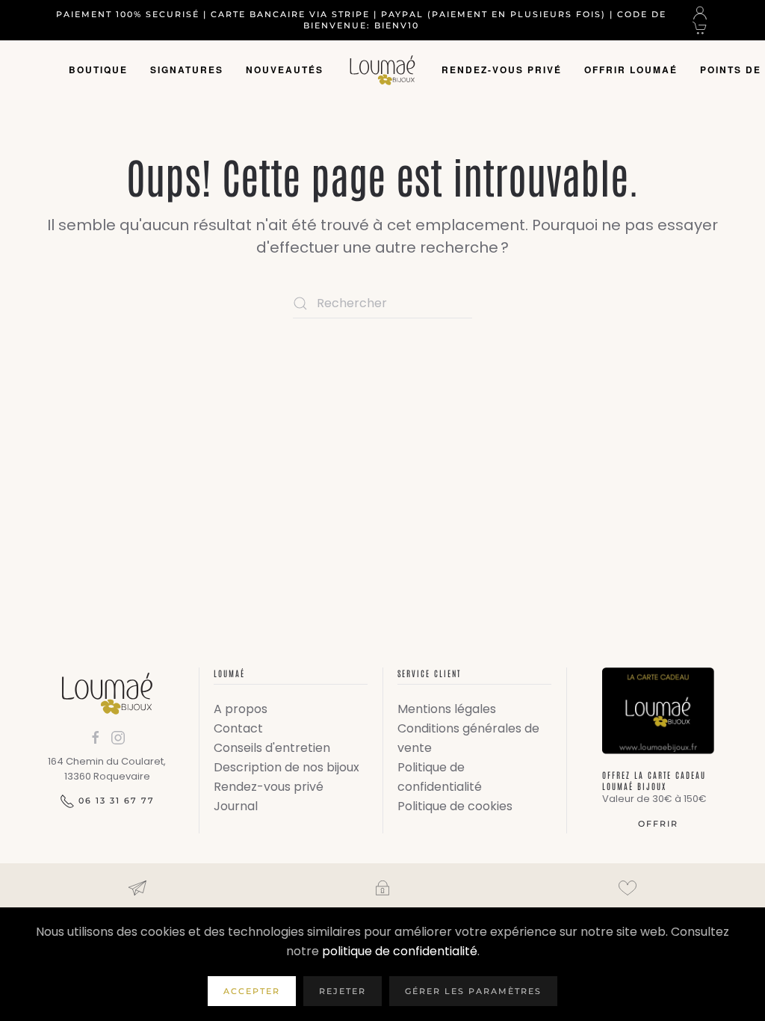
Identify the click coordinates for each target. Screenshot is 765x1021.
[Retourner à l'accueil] (382, 70)
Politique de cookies (454, 806)
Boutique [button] (98, 69)
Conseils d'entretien (272, 747)
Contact (238, 728)
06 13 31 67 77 (116, 800)
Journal (236, 806)
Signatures (186, 69)
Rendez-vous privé (502, 69)
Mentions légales (446, 709)
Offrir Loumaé (631, 69)
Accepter (251, 991)
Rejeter (342, 991)
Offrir (658, 823)
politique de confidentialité (399, 951)
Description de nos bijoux (286, 767)
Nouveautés (284, 69)
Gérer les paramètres (473, 991)
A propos (240, 709)
